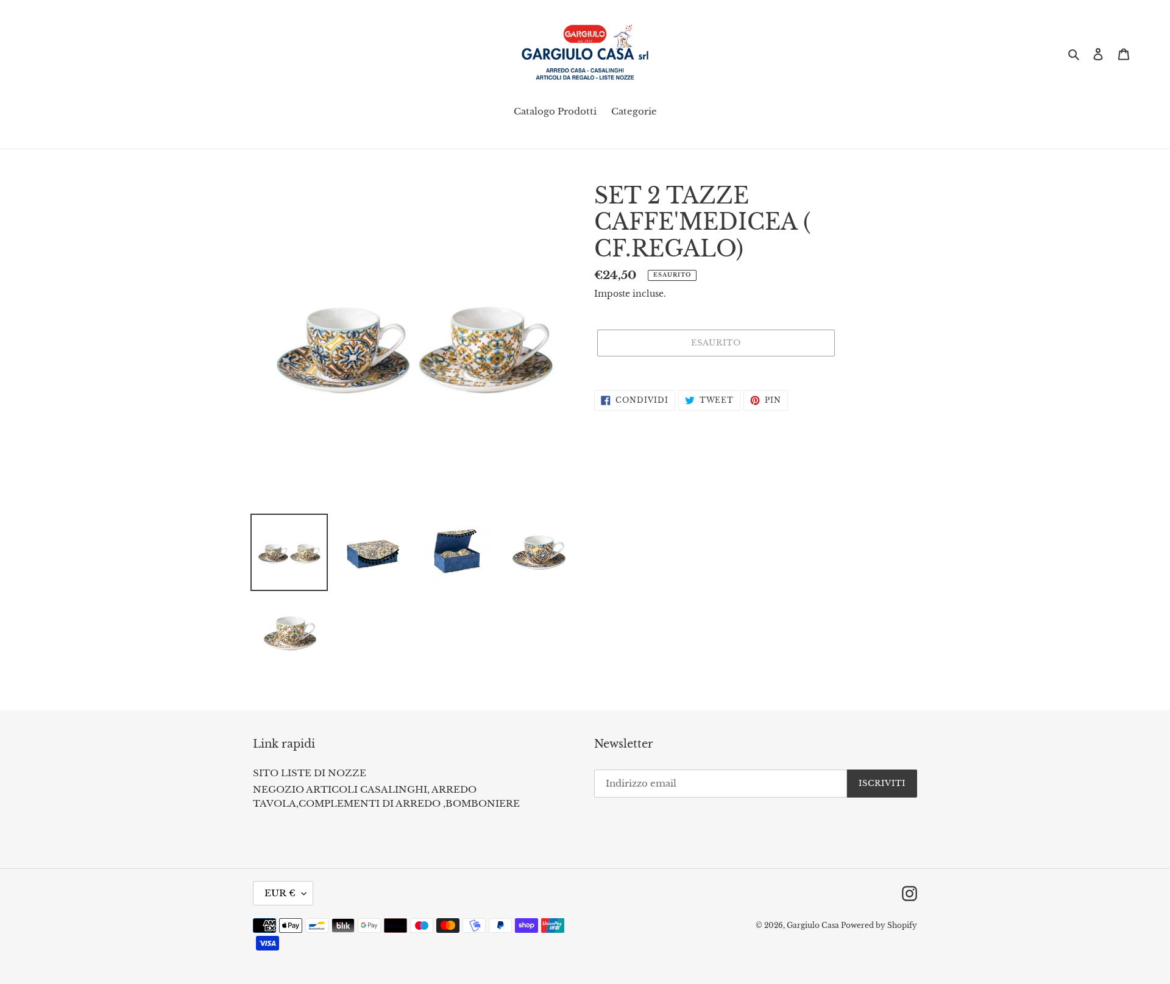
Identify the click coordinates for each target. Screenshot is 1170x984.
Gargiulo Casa (814, 925)
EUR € (280, 893)
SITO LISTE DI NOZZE (309, 773)
